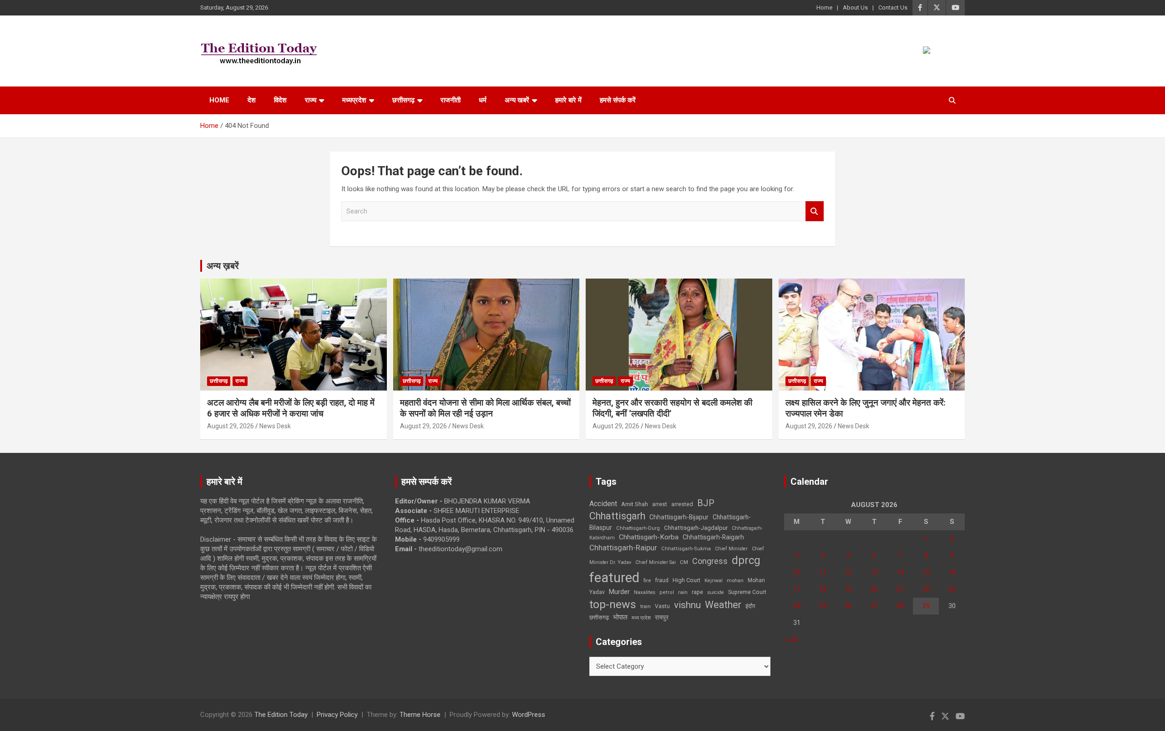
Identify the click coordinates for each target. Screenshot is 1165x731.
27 (874, 606)
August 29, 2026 (230, 426)
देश (252, 100)
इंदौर (750, 606)
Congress (710, 561)
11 (822, 572)
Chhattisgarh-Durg (638, 528)
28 (900, 606)
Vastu (662, 606)
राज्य (310, 100)
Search (814, 211)
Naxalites (644, 592)
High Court (686, 580)
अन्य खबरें (517, 100)
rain (683, 592)
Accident (603, 503)
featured (614, 577)
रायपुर (662, 617)
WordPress (528, 715)
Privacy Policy (337, 715)
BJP (705, 502)
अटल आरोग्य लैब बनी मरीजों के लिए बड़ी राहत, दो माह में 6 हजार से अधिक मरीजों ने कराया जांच (291, 408)
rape (697, 592)
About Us (855, 7)
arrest (659, 504)
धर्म (482, 100)
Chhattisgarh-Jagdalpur (696, 527)
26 (848, 606)
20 (874, 589)
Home (824, 7)
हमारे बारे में (568, 100)
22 (926, 589)
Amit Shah (634, 504)
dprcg (746, 560)
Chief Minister (731, 549)
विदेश (280, 100)
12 (848, 572)
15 (926, 572)
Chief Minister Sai (655, 562)
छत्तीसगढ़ (403, 100)
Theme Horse (420, 715)
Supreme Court (747, 592)
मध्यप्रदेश (354, 100)
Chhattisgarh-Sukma (686, 549)
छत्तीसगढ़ (599, 617)
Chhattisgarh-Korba (649, 537)
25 (822, 606)
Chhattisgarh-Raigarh (713, 537)
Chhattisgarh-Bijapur (679, 517)
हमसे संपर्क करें (618, 100)
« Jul (791, 639)
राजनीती (451, 100)
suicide (715, 592)
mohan (735, 581)
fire (647, 580)
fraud (662, 580)
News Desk (275, 426)
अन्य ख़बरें (223, 265)
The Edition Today (281, 715)
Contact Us (892, 7)
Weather (723, 604)
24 (796, 606)
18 (822, 589)
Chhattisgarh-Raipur (623, 547)
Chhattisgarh (617, 516)
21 (900, 589)
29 (926, 606)
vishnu (687, 604)
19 (848, 589)
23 (952, 589)
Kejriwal (713, 581)
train (645, 606)
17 (796, 589)
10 (796, 572)
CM (684, 562)
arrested (682, 504)
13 (874, 572)
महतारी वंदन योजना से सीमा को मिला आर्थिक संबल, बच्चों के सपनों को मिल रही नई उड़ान (485, 408)
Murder (619, 592)
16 (952, 572)
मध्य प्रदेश (641, 618)
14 (900, 572)
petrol (666, 592)
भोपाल (620, 617)
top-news (612, 604)
